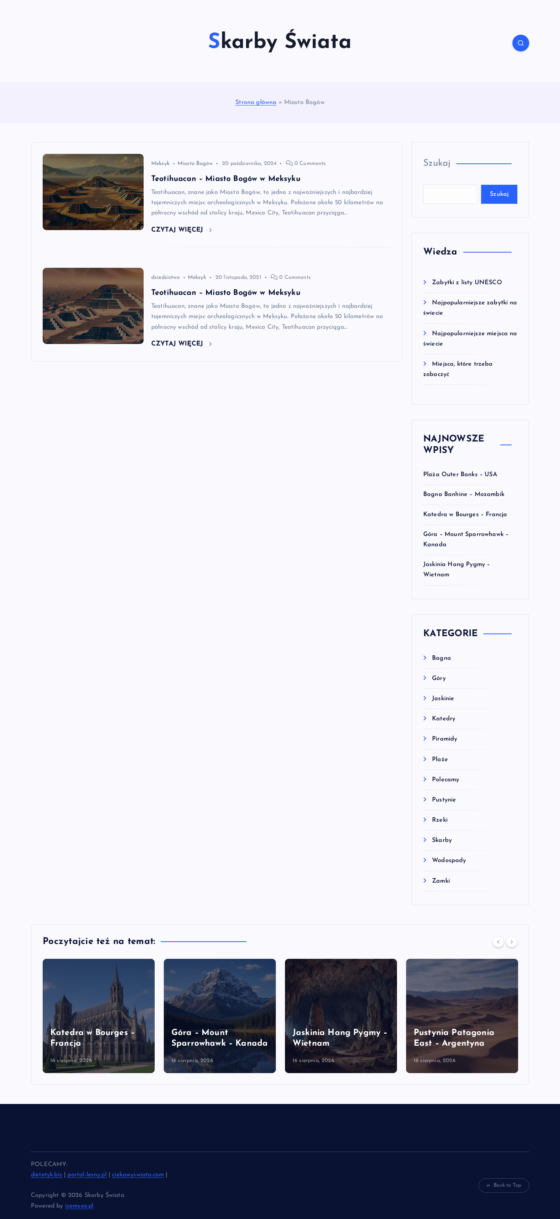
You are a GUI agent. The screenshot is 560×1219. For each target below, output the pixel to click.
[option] (99, 1016)
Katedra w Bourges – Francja (465, 515)
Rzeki (440, 820)
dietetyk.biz (46, 1175)
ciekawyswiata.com (138, 1175)
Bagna (441, 658)
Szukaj (437, 163)
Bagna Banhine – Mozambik (463, 494)
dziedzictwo (165, 277)
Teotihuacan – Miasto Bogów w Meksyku (226, 179)
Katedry (443, 719)
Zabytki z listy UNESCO (467, 283)
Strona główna (255, 102)
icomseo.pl (79, 1206)
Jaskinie (443, 699)
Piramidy (444, 739)
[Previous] (498, 941)
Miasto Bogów (195, 163)
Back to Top (507, 1185)
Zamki (441, 881)
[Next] (511, 941)
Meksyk (160, 163)
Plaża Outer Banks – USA (460, 475)
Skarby (442, 840)
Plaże (440, 760)
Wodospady (449, 860)
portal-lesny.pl (86, 1175)
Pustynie (444, 800)
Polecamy (445, 780)
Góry (439, 678)
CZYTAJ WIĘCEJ (178, 230)
